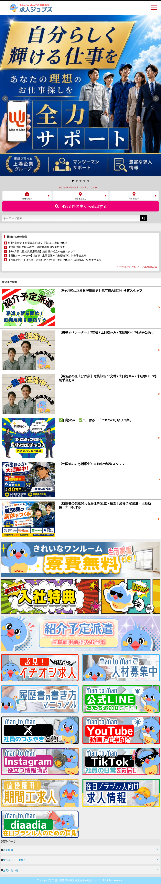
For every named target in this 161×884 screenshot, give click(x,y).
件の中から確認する (84, 45)
